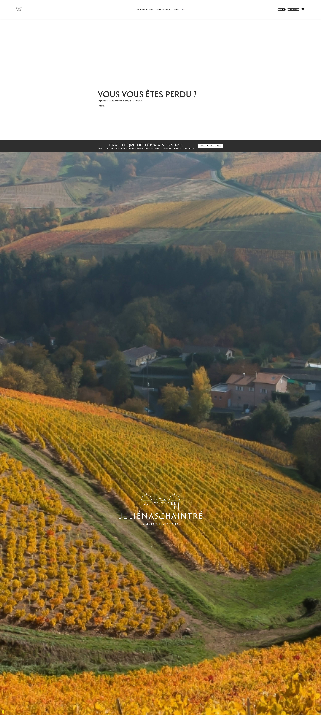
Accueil (101, 106)
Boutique (282, 9)
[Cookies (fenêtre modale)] (3, 712)
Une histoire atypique (163, 9)
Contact (176, 9)
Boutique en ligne (210, 146)
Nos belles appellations (145, 9)
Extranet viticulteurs (293, 9)
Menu (302, 8)
